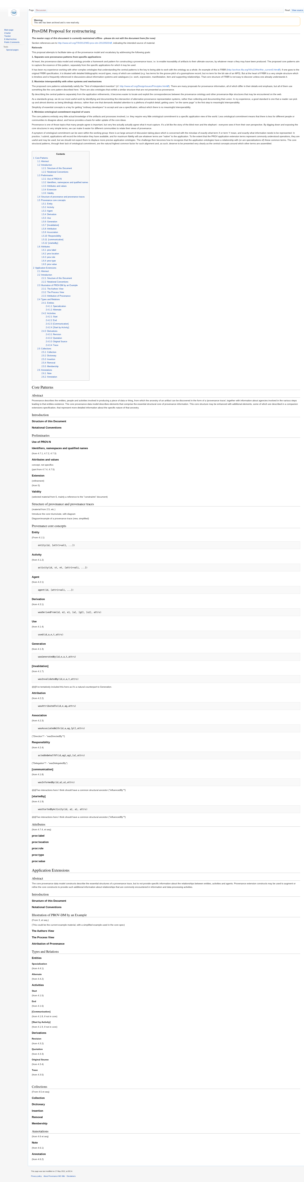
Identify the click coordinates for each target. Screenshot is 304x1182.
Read (287, 10)
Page (31, 10)
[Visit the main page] (14, 12)
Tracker (7, 36)
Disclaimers (71, 1176)
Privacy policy (36, 1176)
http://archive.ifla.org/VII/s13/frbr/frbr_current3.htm (252, 69)
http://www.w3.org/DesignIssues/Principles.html (143, 86)
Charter (7, 33)
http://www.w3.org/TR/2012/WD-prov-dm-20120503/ (84, 43)
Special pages (12, 50)
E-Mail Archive (10, 39)
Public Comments (11, 42)
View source (297, 10)
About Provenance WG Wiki (54, 1176)
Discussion (41, 10)
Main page (8, 30)
